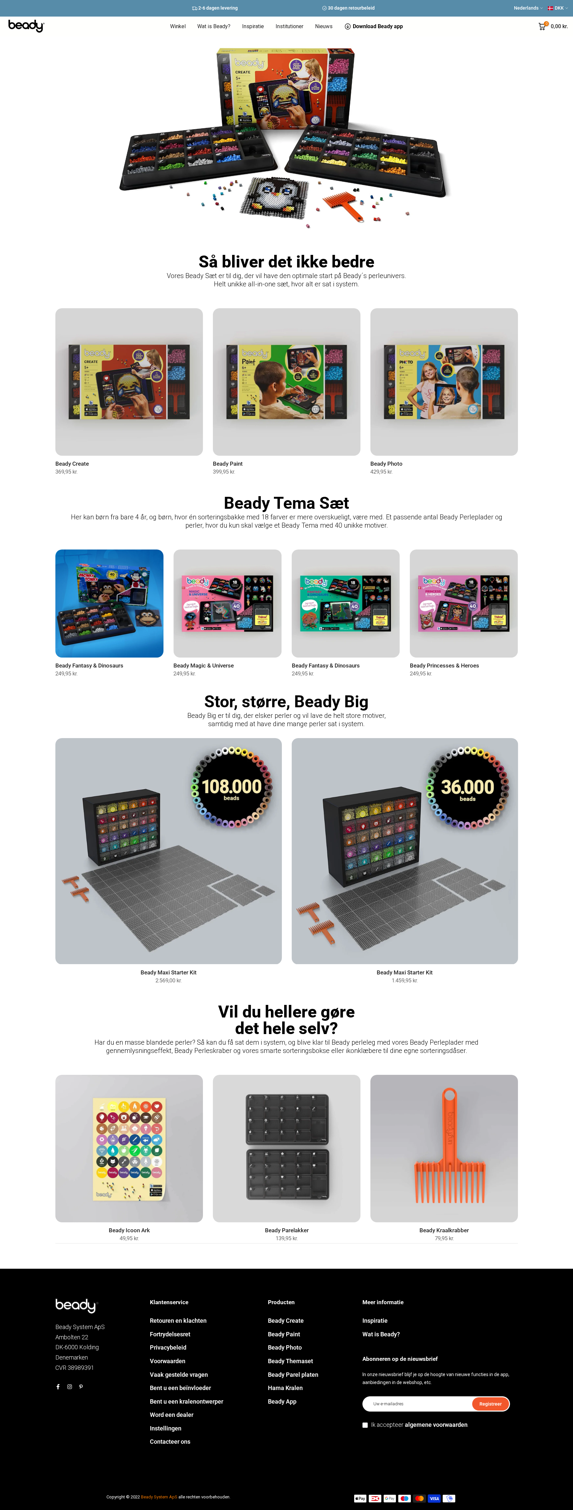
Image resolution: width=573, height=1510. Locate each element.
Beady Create (72, 464)
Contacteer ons (170, 1441)
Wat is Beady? (213, 26)
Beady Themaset (290, 1361)
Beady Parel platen (293, 1374)
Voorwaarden (167, 1361)
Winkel (178, 26)
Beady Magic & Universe (203, 666)
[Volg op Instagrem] (69, 1387)
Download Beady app (378, 26)
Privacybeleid (168, 1347)
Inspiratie (253, 26)
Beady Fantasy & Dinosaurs (89, 666)
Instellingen (165, 1428)
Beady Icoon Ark (129, 1230)
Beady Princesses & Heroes (444, 666)
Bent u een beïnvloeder (180, 1387)
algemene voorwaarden (436, 1424)
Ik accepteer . (420, 1424)
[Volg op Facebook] (58, 1387)
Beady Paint (228, 464)
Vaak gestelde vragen (179, 1374)
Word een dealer (171, 1414)
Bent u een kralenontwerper (186, 1401)
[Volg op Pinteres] (81, 1387)
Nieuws (324, 26)
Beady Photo (386, 464)
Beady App (282, 1401)
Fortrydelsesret (170, 1334)
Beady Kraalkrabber (444, 1230)
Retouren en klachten (178, 1320)
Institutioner (289, 26)
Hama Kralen (285, 1387)
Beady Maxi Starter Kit (168, 972)
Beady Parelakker (286, 1230)
